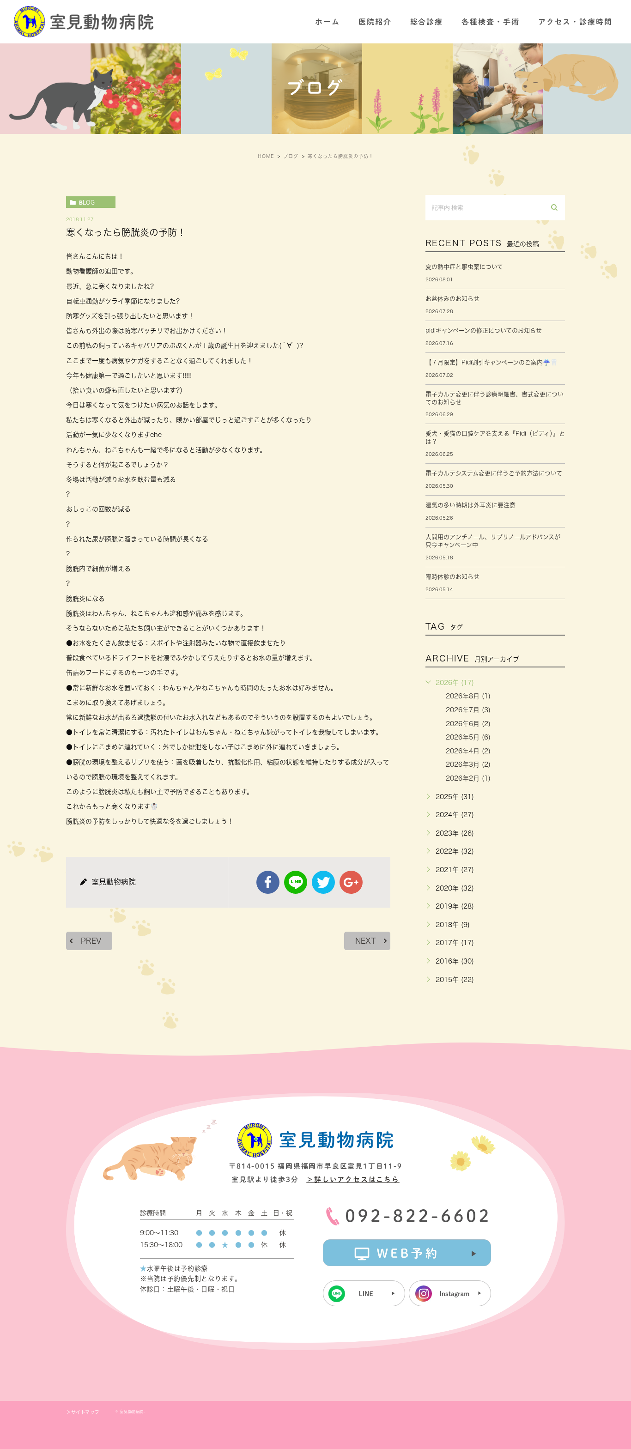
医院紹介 (375, 21)
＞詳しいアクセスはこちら (353, 1179)
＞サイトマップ (82, 1412)
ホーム (327, 21)
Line (295, 882)
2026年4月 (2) (468, 751)
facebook (267, 882)
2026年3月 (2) (468, 764)
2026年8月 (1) (468, 696)
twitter (323, 882)
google (351, 882)
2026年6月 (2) (468, 724)
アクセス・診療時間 (575, 21)
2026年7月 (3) (468, 710)
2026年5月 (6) (468, 737)
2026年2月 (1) (468, 778)
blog (87, 202)
